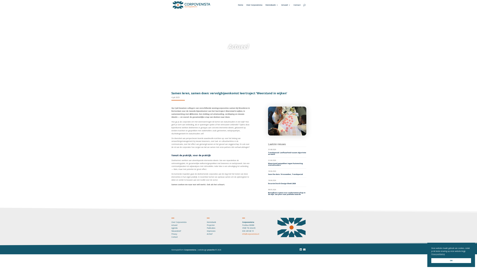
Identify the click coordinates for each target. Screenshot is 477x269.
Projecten (211, 225)
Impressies (211, 231)
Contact (297, 5)
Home (240, 5)
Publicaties (211, 228)
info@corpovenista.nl (250, 234)
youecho (211, 250)
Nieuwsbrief (176, 231)
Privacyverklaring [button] (438, 254)
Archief (209, 234)
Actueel (284, 5)
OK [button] (451, 260)
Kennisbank (271, 5)
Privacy (174, 234)
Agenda (174, 228)
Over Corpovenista (254, 5)
